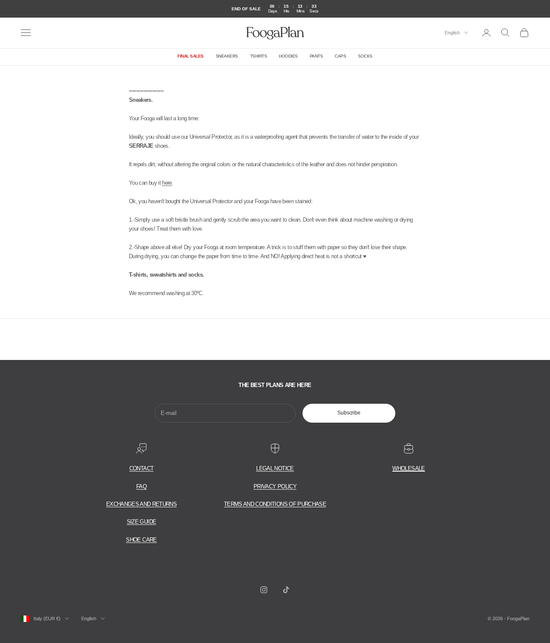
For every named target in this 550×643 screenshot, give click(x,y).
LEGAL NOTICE (274, 468)
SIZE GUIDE (141, 521)
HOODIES (288, 56)
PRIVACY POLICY (275, 486)
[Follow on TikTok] (286, 589)
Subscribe (349, 413)
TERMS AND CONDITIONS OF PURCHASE (275, 504)
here (166, 183)
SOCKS (365, 56)
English (452, 32)
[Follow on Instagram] (264, 589)
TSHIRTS (258, 56)
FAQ (141, 486)
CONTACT (141, 468)
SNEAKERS (227, 56)
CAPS (340, 56)
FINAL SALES (190, 56)
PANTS (316, 56)
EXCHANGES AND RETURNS (141, 504)
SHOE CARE (141, 539)
